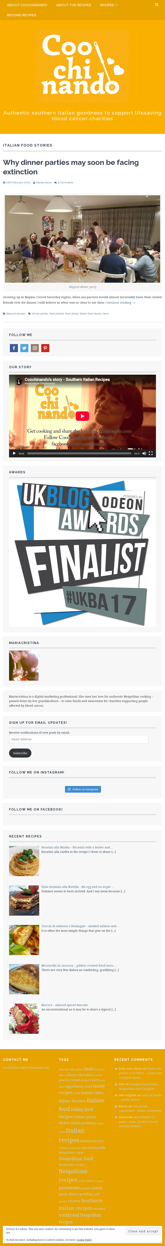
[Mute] (144, 453)
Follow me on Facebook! (36, 809)
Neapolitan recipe (71, 1164)
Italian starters (91, 1141)
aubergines (76, 1069)
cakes (62, 1075)
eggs (69, 1086)
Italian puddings (84, 1123)
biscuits (99, 1069)
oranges (99, 1181)
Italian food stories (90, 313)
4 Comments (65, 182)
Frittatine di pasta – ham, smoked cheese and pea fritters (138, 1121)
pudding (86, 1194)
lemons (64, 1148)
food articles (57, 313)
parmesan (69, 1187)
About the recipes (73, 5)
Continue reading (120, 302)
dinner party (90, 1080)
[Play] (14, 453)
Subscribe (20, 753)
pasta (97, 1187)
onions (90, 1181)
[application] (82, 416)
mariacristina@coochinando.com (26, 1067)
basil (88, 1068)
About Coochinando (27, 5)
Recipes (107, 5)
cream (75, 1080)
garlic (76, 1093)
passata (86, 1188)
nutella (81, 1181)
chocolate (85, 1074)
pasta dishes (69, 1194)
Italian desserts (72, 1100)
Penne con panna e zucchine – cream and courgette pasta (140, 1073)
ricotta (74, 1200)
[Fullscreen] (151, 453)
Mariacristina (43, 182)
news (105, 313)
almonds (64, 1069)
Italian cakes (92, 1092)
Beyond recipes (21, 15)
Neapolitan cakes (71, 1152)
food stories (72, 313)
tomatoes (99, 1209)
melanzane (74, 1148)
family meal (83, 1086)
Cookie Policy (84, 1240)
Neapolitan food (76, 1158)
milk (83, 1148)
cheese (71, 1074)
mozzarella (96, 1147)
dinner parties (40, 313)
